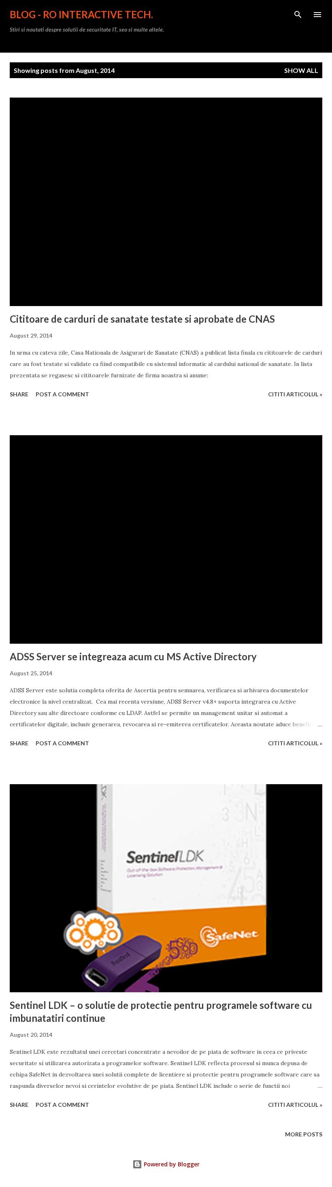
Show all (301, 70)
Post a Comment (62, 394)
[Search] (298, 14)
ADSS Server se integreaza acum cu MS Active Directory (133, 656)
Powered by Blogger (171, 1164)
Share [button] (19, 394)
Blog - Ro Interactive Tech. (81, 14)
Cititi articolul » (295, 394)
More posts (303, 1134)
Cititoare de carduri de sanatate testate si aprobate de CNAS (142, 319)
